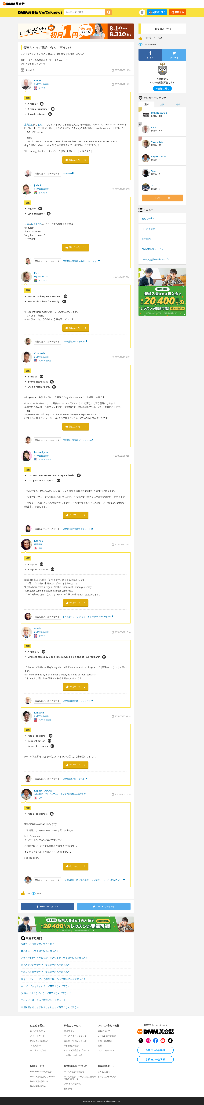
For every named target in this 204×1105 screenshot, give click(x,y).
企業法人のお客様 (155, 1050)
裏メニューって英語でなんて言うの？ (40, 950)
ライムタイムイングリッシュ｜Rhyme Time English (87, 616)
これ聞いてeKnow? (73, 1055)
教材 (100, 1045)
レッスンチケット (106, 1050)
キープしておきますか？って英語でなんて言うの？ (46, 986)
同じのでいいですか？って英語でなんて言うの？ (45, 964)
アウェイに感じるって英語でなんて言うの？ (43, 1000)
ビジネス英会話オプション (76, 1050)
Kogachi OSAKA (158, 156)
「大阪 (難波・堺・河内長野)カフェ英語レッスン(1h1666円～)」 (92, 880)
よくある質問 (148, 228)
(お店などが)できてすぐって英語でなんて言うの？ (46, 993)
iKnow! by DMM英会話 (40, 1071)
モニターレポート (38, 1050)
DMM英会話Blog (38, 1086)
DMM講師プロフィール (73, 341)
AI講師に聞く (159, 12)
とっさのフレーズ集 (107, 1076)
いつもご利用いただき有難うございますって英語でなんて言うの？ (54, 957)
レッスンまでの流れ (107, 1035)
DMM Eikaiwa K (159, 112)
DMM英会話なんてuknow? (42, 1076)
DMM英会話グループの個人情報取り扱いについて (80, 1077)
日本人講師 (35, 1045)
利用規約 (146, 238)
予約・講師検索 (105, 1040)
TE (152, 185)
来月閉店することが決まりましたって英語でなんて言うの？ (51, 1007)
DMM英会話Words (39, 1081)
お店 (40, 124)
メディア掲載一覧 (72, 1083)
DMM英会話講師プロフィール (77, 440)
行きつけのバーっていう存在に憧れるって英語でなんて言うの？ (53, 979)
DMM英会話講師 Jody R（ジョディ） (80, 261)
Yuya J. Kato (157, 142)
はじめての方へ (37, 1031)
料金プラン (69, 1031)
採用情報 (68, 1088)
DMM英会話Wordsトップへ (156, 259)
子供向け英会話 (71, 1045)
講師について (104, 1031)
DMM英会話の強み (39, 1040)
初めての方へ (148, 218)
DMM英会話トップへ (152, 249)
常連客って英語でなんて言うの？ (37, 943)
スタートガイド (37, 1035)
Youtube (67, 173)
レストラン (36, 224)
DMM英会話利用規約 (74, 1071)
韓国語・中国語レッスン (75, 1040)
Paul (153, 127)
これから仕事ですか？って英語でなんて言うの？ (45, 971)
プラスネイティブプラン (75, 1035)
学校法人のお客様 (155, 1059)
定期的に (28, 124)
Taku (153, 171)
